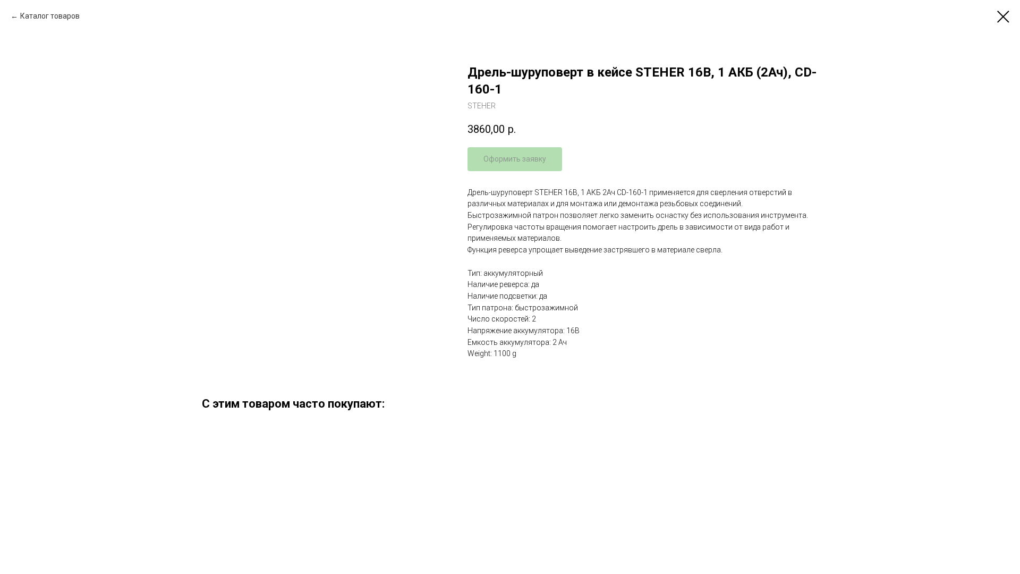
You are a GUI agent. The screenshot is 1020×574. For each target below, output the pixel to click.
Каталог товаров (50, 16)
